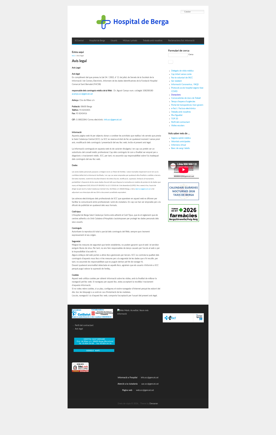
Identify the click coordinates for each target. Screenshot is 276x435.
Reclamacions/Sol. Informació (181, 41)
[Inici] (138, 21)
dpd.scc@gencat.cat (143, 189)
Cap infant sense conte (181, 74)
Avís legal (79, 329)
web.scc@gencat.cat (145, 390)
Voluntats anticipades (180, 142)
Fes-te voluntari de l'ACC (182, 78)
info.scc (107, 120)
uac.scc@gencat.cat (150, 384)
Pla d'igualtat (176, 115)
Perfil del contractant (180, 122)
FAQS (196, 85)
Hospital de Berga (97, 41)
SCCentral (79, 41)
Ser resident (176, 81)
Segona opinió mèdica (181, 138)
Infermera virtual (178, 145)
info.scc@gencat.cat (149, 378)
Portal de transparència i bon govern (187, 105)
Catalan (187, 12)
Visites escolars (177, 126)
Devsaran (154, 404)
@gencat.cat (116, 120)
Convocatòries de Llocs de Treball (186, 98)
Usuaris (114, 41)
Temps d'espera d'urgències (183, 102)
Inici (73, 55)
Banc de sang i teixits (180, 148)
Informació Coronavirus (181, 85)
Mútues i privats (130, 41)
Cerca (190, 54)
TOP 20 (174, 119)
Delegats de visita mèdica (182, 71)
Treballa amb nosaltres (152, 41)
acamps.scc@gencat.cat (82, 94)
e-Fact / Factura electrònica (183, 109)
